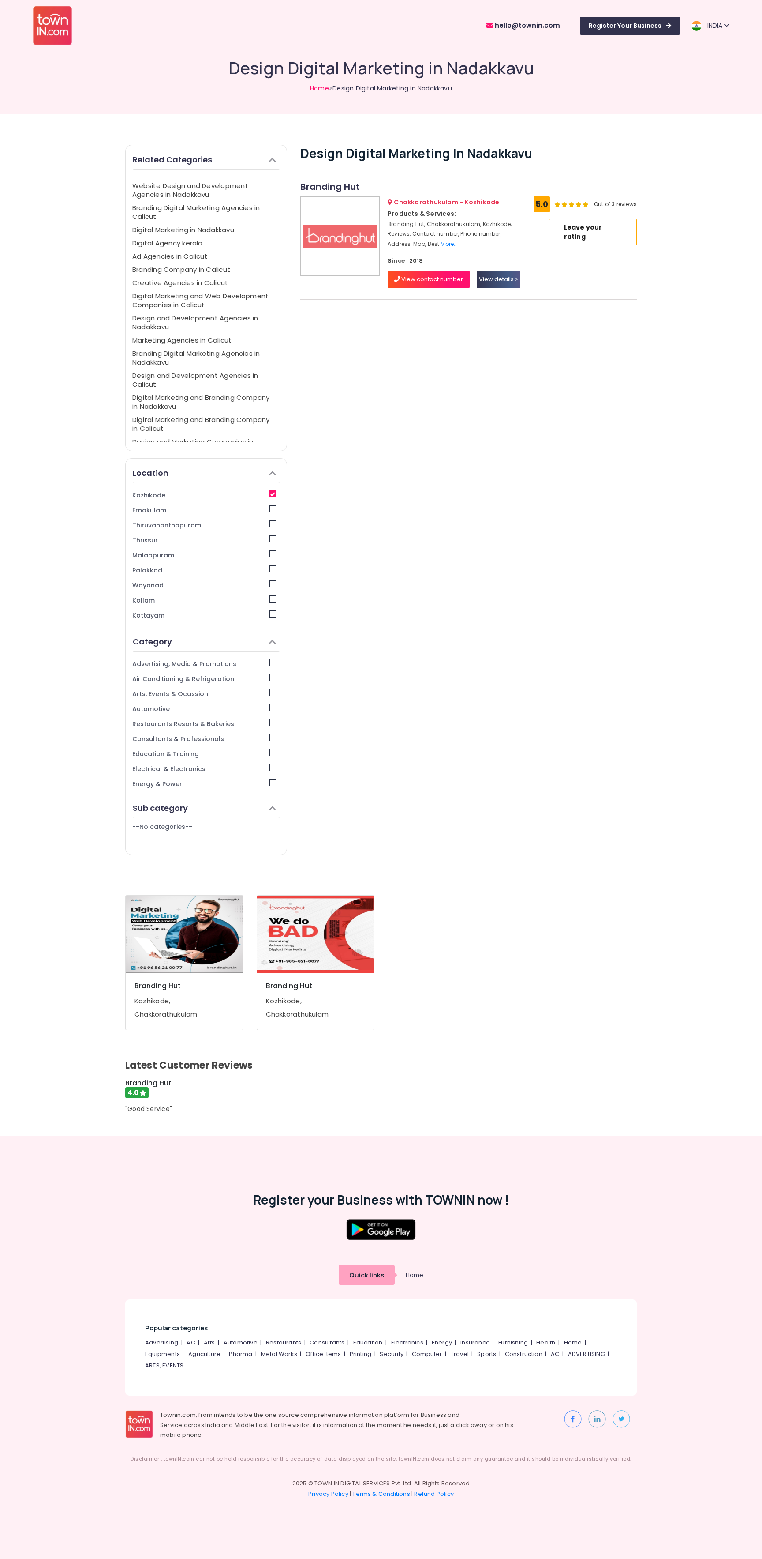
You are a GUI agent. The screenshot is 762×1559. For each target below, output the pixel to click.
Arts (209, 1342)
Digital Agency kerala (167, 243)
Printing (361, 1354)
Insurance (475, 1342)
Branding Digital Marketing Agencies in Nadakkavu (196, 358)
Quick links (366, 1275)
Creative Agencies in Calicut (180, 282)
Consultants (327, 1342)
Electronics (407, 1342)
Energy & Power (157, 784)
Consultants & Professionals (178, 738)
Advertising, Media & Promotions (184, 663)
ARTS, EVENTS (164, 1365)
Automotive (151, 708)
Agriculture (204, 1354)
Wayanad (148, 585)
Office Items (323, 1354)
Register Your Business (625, 25)
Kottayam (148, 615)
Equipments (162, 1354)
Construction (523, 1354)
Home (319, 88)
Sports (486, 1354)
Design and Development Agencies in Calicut (195, 380)
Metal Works (279, 1354)
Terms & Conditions (381, 1494)
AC (191, 1342)
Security (391, 1354)
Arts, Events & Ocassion (170, 693)
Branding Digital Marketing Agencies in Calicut (196, 212)
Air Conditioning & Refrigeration (183, 678)
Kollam (143, 600)
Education (368, 1342)
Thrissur (145, 540)
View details (497, 279)
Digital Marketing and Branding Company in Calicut (201, 424)
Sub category (160, 807)
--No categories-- (162, 826)
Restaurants (283, 1342)
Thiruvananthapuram (166, 525)
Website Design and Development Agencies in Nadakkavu (190, 190)
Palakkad (147, 570)
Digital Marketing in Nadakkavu (183, 229)
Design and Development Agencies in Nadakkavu (195, 322)
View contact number (431, 279)
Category (152, 641)
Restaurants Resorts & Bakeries (183, 723)
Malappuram (153, 555)
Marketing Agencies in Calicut (182, 340)
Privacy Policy (328, 1494)
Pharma (240, 1354)
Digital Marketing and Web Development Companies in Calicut (200, 300)
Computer (427, 1354)
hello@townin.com (526, 25)
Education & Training (165, 753)
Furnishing (513, 1342)
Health (545, 1342)
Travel (460, 1354)
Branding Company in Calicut (181, 269)
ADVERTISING (586, 1354)
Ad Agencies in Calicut (170, 256)
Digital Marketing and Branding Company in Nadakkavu (201, 402)
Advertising (161, 1342)
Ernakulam (149, 510)
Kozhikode (148, 495)
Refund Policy (434, 1494)
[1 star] (586, 204)
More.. (448, 244)
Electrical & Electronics (168, 768)
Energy (442, 1342)
